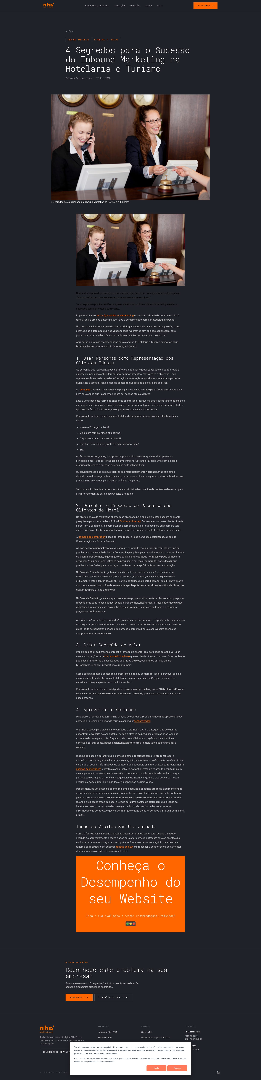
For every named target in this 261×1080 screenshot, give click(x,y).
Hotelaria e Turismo (106, 40)
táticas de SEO (124, 846)
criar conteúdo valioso (117, 656)
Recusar (177, 1068)
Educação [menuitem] (119, 5)
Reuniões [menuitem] (135, 5)
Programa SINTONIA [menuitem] (97, 5)
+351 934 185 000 (193, 1039)
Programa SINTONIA (107, 1032)
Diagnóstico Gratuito (113, 997)
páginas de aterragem (88, 768)
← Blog (69, 31)
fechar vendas (142, 720)
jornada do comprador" (92, 536)
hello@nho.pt (191, 1036)
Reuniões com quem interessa (155, 1037)
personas (85, 389)
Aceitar (156, 1068)
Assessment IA (205, 5)
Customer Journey (129, 521)
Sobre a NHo (147, 1032)
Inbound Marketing (78, 40)
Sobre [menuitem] (149, 5)
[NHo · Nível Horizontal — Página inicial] (49, 5)
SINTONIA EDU (105, 1037)
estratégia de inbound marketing (115, 315)
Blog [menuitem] (160, 5)
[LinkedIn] (218, 1072)
